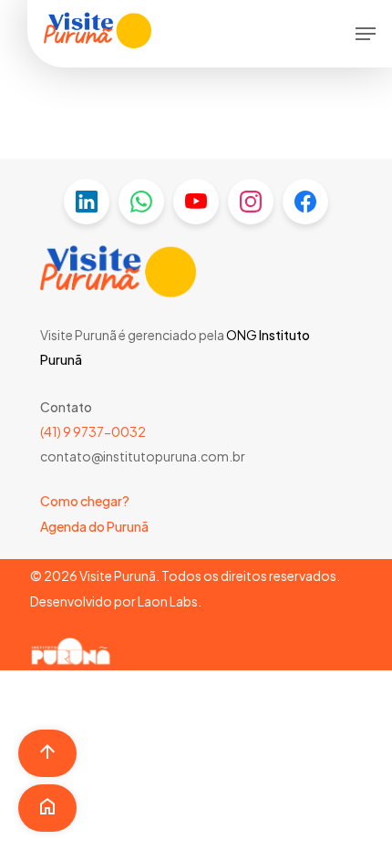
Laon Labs (168, 601)
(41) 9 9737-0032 (93, 431)
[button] (366, 34)
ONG (241, 335)
